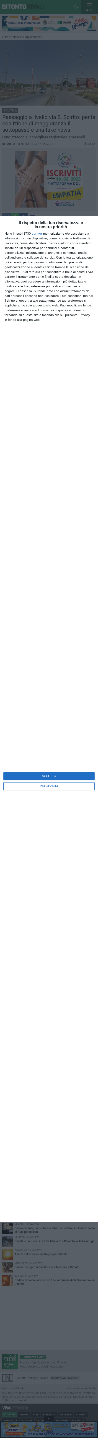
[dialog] (49, 719)
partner (37, 233)
